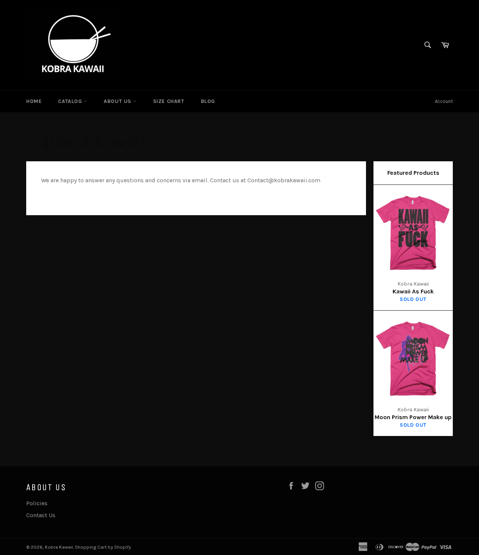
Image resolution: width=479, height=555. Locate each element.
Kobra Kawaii (59, 547)
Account (444, 101)
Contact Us (40, 515)
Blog (208, 101)
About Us (118, 101)
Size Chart (168, 101)
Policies (37, 503)
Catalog (71, 101)
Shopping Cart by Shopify (103, 547)
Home (34, 101)
